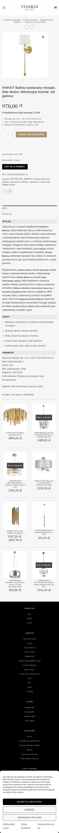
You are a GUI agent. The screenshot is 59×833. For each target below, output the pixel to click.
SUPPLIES (29, 750)
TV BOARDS (29, 691)
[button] (4, 7)
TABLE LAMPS (29, 721)
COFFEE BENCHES (29, 648)
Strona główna (12, 20)
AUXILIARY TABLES (29, 639)
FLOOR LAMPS (29, 712)
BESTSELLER (17, 179)
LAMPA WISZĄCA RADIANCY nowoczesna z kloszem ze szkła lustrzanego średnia (15, 583)
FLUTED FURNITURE (29, 665)
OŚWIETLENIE (46, 20)
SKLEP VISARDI (30, 20)
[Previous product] (32, 27)
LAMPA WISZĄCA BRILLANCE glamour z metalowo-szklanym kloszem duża (15, 484)
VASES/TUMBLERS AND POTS (29, 758)
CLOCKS (29, 736)
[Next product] (26, 27)
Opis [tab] (4, 208)
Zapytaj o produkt (14, 167)
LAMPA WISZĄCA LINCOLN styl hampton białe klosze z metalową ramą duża (44, 435)
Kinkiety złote (44, 182)
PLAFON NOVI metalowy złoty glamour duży (15, 434)
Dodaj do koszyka (31, 134)
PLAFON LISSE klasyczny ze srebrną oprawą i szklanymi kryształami (44, 483)
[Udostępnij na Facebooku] (4, 191)
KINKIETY (17, 22)
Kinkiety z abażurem (29, 182)
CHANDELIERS (29, 707)
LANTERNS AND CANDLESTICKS (29, 741)
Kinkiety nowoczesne (11, 182)
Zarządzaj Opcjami (30, 817)
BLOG (29, 614)
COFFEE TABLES (29, 652)
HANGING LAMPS (29, 716)
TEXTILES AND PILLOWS (29, 754)
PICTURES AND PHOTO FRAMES (29, 745)
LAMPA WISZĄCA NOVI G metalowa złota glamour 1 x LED (43, 532)
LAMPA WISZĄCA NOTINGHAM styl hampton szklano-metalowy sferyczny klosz (44, 583)
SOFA (29, 683)
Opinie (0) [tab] (7, 214)
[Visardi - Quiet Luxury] (29, 7)
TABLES (29, 687)
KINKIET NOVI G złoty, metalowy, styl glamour (15, 532)
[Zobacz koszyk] (55, 8)
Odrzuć (29, 809)
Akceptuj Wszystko (29, 802)
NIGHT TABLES (29, 670)
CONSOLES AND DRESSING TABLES (29, 661)
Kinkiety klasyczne (35, 22)
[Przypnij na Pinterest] (10, 191)
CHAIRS (29, 643)
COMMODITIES (29, 656)
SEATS (29, 678)
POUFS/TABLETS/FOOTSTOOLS (29, 674)
